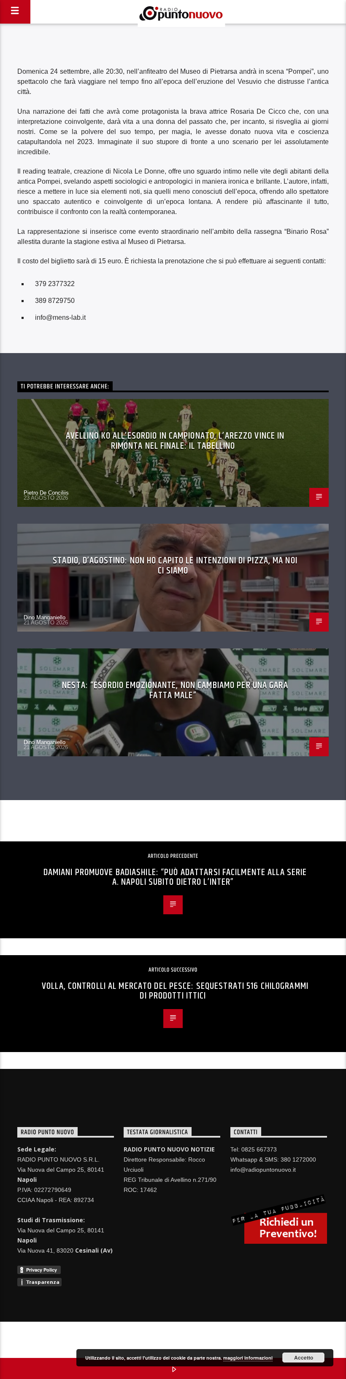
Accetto (303, 1357)
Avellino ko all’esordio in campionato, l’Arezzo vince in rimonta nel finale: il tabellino (175, 440)
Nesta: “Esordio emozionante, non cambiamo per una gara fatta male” (175, 690)
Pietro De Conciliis (46, 493)
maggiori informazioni (248, 1358)
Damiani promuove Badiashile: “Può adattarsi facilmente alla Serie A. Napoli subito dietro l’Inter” (175, 877)
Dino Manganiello (44, 617)
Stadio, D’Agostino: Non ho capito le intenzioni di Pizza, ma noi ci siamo (175, 565)
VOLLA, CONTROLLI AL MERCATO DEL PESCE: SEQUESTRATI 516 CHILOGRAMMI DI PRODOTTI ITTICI (175, 991)
